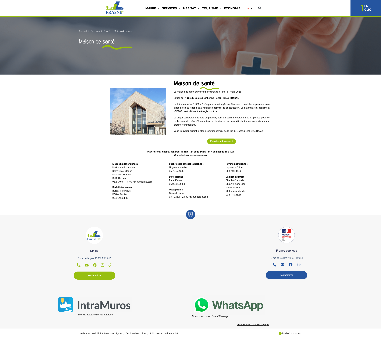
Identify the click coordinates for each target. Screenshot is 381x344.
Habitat (189, 8)
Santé (107, 31)
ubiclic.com (146, 181)
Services (169, 8)
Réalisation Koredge (291, 333)
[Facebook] (95, 265)
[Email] (87, 265)
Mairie (150, 8)
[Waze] (110, 265)
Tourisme (210, 8)
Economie (232, 8)
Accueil (83, 31)
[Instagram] (102, 265)
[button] (259, 8)
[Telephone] (79, 265)
